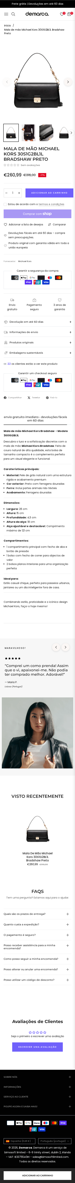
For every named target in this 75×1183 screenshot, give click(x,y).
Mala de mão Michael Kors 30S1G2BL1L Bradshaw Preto (38, 857)
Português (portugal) (53, 1141)
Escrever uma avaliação (37, 1047)
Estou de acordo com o (36, 204)
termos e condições (51, 204)
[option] (37, 80)
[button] (11, 165)
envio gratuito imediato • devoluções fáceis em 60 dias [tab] (35, 418)
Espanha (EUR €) (21, 1141)
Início (7, 25)
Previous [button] (7, 82)
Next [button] (68, 82)
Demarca (25, 1147)
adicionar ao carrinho (37, 1175)
